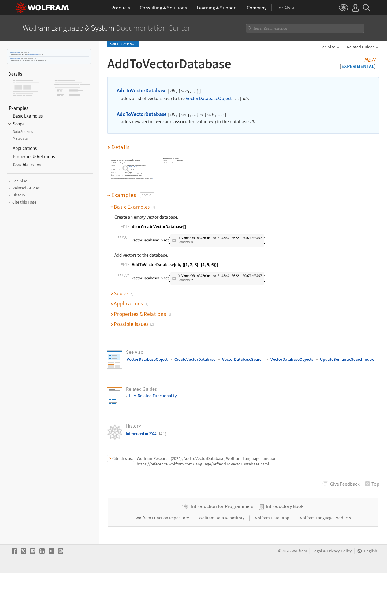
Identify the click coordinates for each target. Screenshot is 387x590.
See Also (328, 47)
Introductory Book (284, 506)
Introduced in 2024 (146, 433)
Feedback (345, 484)
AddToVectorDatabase (15, 52)
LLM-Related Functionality (153, 395)
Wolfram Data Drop (272, 518)
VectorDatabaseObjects (291, 359)
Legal (317, 551)
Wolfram (299, 551)
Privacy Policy (339, 551)
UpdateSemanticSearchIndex (347, 359)
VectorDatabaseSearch (243, 359)
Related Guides (360, 47)
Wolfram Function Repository (163, 518)
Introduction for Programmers (222, 506)
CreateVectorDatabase (194, 359)
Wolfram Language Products (325, 518)
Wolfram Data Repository (222, 518)
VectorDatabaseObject (33, 54)
